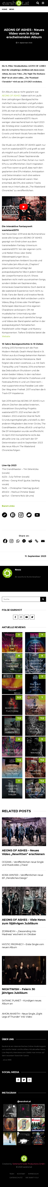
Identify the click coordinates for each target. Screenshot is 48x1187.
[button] (10, 1110)
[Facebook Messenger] (24, 541)
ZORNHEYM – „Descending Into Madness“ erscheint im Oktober (19, 933)
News (18, 570)
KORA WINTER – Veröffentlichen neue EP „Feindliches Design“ (22, 876)
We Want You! (32, 1178)
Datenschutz (16, 1178)
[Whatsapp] (18, 541)
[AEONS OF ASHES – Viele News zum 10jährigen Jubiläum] (24, 901)
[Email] (43, 541)
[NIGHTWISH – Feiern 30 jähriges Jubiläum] (24, 970)
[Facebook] (5, 541)
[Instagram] (11, 541)
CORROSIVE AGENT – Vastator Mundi (35, 792)
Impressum (33, 1174)
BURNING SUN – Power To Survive (35, 708)
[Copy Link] (36, 541)
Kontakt (21, 1174)
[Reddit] (30, 541)
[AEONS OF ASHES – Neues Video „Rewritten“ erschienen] (24, 831)
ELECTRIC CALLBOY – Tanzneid (35, 645)
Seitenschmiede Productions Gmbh (29, 1164)
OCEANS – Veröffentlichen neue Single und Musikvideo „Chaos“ (23, 863)
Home (4, 9)
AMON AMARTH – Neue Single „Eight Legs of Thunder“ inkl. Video (22, 1015)
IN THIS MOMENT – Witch (35, 687)
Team (11, 1174)
